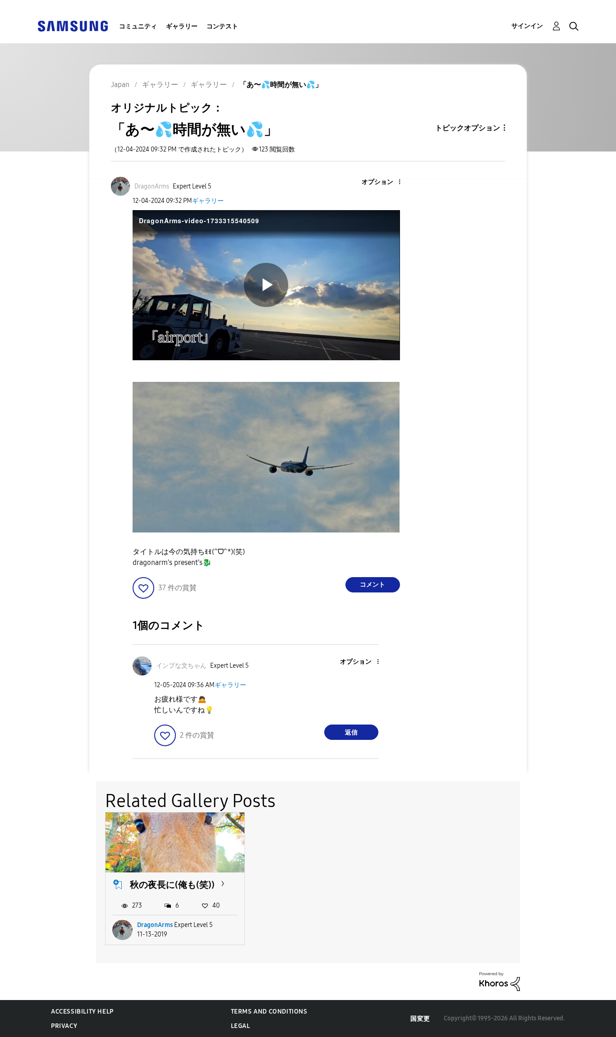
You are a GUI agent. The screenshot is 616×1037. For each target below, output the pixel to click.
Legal (240, 1026)
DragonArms (155, 925)
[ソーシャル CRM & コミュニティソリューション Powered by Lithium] (499, 981)
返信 (351, 732)
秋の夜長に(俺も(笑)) (172, 884)
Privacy (64, 1026)
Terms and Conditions (269, 1011)
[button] (384, 182)
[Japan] (72, 25)
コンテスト (222, 26)
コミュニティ (138, 26)
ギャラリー (182, 26)
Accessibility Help (82, 1011)
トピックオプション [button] (467, 128)
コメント (372, 584)
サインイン (527, 26)
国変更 (420, 1019)
